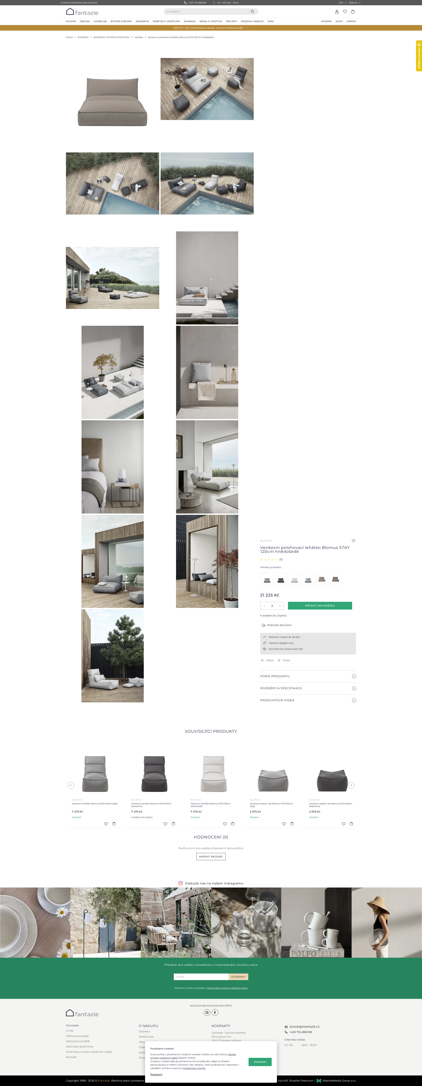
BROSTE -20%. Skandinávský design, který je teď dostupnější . (209, 27)
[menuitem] (71, 21)
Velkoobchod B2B (78, 1041)
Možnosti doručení (279, 625)
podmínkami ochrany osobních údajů (227, 988)
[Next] (351, 785)
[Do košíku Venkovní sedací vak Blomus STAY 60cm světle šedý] (351, 824)
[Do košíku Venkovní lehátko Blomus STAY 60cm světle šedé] (173, 824)
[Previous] (71, 785)
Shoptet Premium (301, 1080)
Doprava (144, 1031)
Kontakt (71, 1057)
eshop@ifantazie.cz (304, 1026)
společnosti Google (194, 1068)
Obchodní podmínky (79, 1046)
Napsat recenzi (211, 856)
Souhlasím (260, 1061)
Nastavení (156, 1074)
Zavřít (268, 714)
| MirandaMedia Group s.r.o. (335, 1080)
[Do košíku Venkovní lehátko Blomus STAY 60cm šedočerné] (114, 824)
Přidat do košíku (320, 605)
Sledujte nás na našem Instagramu (214, 883)
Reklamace (146, 1036)
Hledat (253, 11)
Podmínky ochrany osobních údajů (89, 1051)
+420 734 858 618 (300, 1032)
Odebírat (238, 976)
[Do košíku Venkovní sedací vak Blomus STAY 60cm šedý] (233, 824)
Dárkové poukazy (77, 1036)
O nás (69, 1030)
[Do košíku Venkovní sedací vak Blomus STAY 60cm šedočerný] (292, 824)
